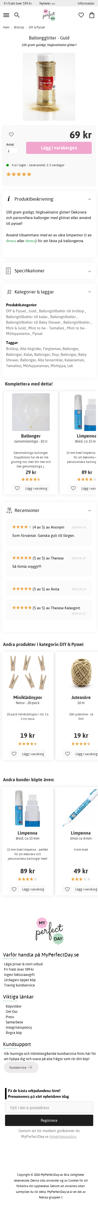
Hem (6, 27)
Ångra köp (14, 1032)
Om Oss (12, 1011)
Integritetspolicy (19, 1027)
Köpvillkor (14, 1006)
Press (10, 1017)
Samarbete (14, 1022)
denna (11, 240)
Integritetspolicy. (63, 1136)
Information (86, 3)
